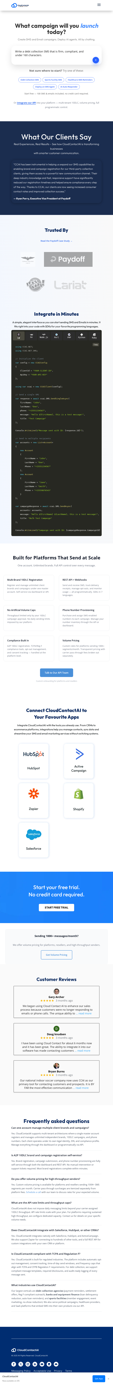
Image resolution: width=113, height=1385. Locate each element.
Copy (96, 345)
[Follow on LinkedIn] (35, 1364)
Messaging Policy (22, 1370)
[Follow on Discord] (56, 1364)
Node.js (44, 337)
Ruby (94, 338)
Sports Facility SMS (53, 79)
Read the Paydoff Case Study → (56, 240)
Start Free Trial (56, 907)
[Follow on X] (20, 1364)
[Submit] (96, 60)
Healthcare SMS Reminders (80, 79)
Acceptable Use (42, 1370)
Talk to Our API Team (56, 672)
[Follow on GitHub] (49, 1364)
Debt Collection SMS (30, 79)
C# (19, 338)
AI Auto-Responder (69, 86)
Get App (99, 1378)
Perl (56, 337)
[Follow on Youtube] (42, 1364)
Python (81, 337)
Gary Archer (56, 997)
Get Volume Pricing (56, 954)
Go (31, 337)
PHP (69, 337)
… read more (84, 1013)
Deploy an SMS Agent (45, 86)
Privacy (58, 1370)
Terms (68, 1370)
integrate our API (26, 102)
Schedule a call (33, 1192)
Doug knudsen (56, 1034)
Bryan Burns (56, 1071)
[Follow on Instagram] (27, 1364)
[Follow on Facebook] (13, 1364)
